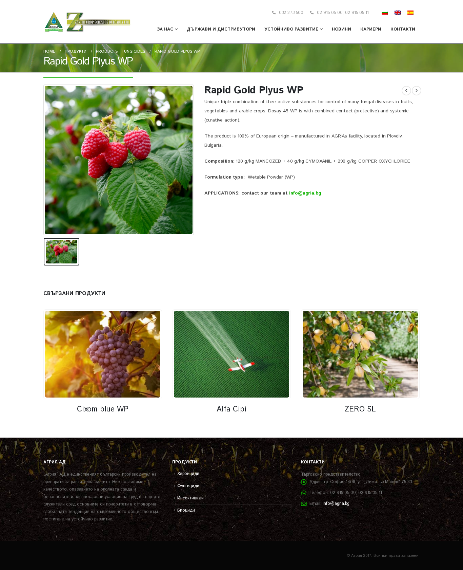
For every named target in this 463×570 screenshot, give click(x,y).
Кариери (370, 29)
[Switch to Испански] (410, 12)
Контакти (402, 29)
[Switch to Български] (384, 12)
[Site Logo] (87, 22)
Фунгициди (188, 486)
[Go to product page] (102, 354)
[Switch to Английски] (397, 12)
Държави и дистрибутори (221, 29)
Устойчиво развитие (291, 29)
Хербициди (188, 474)
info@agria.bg (336, 503)
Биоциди (186, 510)
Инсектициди (190, 498)
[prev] (406, 90)
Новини (341, 29)
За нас (165, 29)
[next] (416, 90)
